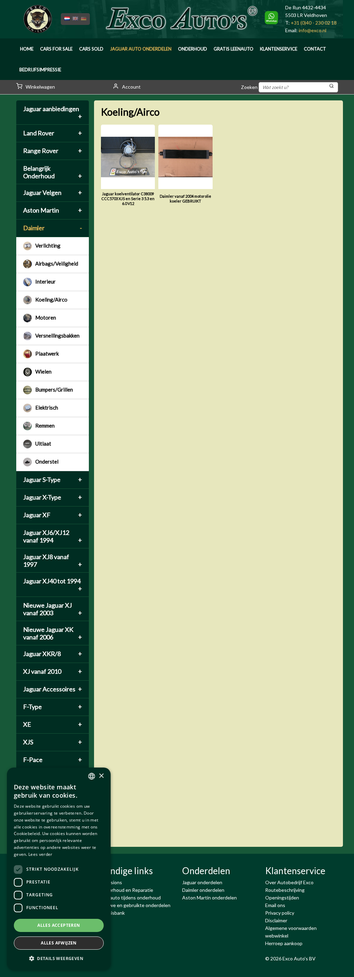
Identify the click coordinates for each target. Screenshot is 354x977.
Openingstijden (282, 897)
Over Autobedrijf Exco (289, 882)
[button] (59, 958)
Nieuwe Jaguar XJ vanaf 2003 (52, 609)
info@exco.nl (312, 30)
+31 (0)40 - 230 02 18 (314, 23)
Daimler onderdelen (203, 890)
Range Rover (52, 150)
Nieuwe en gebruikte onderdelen (134, 905)
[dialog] (59, 869)
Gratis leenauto (233, 49)
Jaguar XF (52, 515)
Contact (315, 49)
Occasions (110, 882)
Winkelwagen (40, 87)
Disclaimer (276, 920)
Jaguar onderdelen (202, 882)
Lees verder (40, 854)
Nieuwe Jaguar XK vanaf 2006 (52, 633)
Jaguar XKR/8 (52, 653)
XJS (52, 742)
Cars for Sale (56, 49)
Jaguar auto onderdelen (140, 49)
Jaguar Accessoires (52, 689)
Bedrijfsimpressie (40, 69)
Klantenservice (278, 49)
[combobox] (91, 776)
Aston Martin (52, 210)
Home (27, 49)
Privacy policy (279, 913)
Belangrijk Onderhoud (52, 172)
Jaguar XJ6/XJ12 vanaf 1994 (52, 536)
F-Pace (52, 759)
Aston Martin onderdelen (209, 897)
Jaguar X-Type (52, 497)
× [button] (101, 776)
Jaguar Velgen (52, 192)
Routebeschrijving (285, 890)
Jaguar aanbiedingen (52, 112)
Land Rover (52, 133)
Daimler (52, 228)
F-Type (52, 706)
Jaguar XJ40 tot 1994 (52, 584)
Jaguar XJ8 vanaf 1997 (52, 560)
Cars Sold (91, 49)
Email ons (275, 905)
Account (131, 87)
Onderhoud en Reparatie (126, 890)
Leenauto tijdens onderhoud (130, 897)
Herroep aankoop (283, 943)
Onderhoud (192, 49)
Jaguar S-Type (52, 479)
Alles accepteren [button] (58, 925)
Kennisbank (112, 913)
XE (52, 724)
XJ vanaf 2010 (52, 671)
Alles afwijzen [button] (59, 943)
